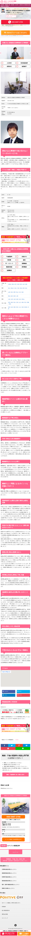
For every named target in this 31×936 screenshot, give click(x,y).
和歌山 (23, 299)
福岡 (9, 307)
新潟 (12, 292)
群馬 (23, 288)
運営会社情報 (5, 914)
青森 (13, 284)
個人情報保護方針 (6, 910)
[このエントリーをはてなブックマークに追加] (26, 745)
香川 (25, 302)
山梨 (9, 292)
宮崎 (23, 307)
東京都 (17, 739)
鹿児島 (25, 307)
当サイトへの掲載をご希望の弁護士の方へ (11, 902)
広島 (17, 302)
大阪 (9, 299)
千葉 (18, 288)
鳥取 (9, 302)
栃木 (26, 288)
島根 (12, 302)
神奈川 (12, 288)
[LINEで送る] (22, 748)
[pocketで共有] (8, 748)
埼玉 (15, 288)
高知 (10, 303)
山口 (20, 302)
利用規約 (4, 906)
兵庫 (12, 299)
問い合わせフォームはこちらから (15, 32)
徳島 (23, 302)
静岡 (14, 296)
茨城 (21, 288)
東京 (9, 288)
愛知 (9, 296)
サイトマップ (5, 918)
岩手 (15, 284)
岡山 (14, 302)
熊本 (17, 307)
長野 (14, 292)
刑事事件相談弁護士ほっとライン (9, 877)
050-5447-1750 (13, 817)
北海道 (9, 284)
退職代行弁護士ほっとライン (8, 888)
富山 (17, 292)
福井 (23, 292)
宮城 (18, 284)
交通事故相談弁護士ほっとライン (9, 869)
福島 (26, 284)
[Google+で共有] (19, 745)
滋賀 (17, 299)
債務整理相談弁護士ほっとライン (9, 873)
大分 (20, 307)
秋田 (21, 284)
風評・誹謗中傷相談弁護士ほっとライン (10, 884)
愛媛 (28, 302)
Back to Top (15, 852)
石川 (20, 292)
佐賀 (12, 307)
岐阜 (12, 296)
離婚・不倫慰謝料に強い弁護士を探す (15, 774)
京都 (14, 299)
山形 (23, 284)
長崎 (14, 307)
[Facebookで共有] (4, 745)
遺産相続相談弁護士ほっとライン (9, 880)
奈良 (20, 299)
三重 (17, 296)
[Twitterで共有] (11, 745)
